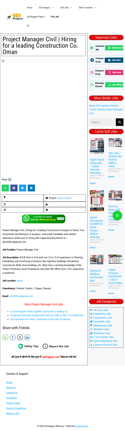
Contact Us (12, 392)
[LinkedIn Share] (27, 337)
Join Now (116, 60)
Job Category (44, 7)
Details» (93, 183)
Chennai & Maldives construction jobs (96, 275)
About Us (11, 387)
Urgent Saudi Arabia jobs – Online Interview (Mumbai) (97, 166)
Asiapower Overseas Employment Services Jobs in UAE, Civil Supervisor (47, 315)
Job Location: (9, 280)
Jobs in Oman (64, 197)
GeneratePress (81, 426)
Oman (20, 280)
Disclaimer (11, 397)
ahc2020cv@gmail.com (21, 296)
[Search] (119, 122)
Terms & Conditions (16, 408)
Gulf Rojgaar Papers (36, 16)
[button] (28, 25)
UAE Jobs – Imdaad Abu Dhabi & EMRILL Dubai (115, 159)
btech (92, 105)
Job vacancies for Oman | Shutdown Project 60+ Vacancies (40, 319)
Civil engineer (102, 105)
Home (29, 7)
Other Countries (86, 7)
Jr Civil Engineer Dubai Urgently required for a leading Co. (39, 311)
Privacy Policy (13, 403)
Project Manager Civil (20, 249)
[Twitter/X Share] (20, 337)
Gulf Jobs (64, 7)
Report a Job (12, 413)
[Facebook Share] (13, 337)
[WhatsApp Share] (5, 337)
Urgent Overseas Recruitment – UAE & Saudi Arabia (115, 276)
